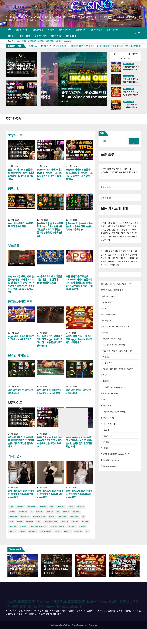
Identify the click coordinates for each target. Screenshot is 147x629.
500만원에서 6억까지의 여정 (112, 290)
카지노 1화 (65, 521)
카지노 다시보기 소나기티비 (38, 526)
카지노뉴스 (23, 526)
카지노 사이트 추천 (128, 63)
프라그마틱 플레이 (46, 531)
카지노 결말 (13, 526)
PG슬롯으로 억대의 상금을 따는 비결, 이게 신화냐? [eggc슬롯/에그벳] (49, 279)
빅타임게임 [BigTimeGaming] (112, 387)
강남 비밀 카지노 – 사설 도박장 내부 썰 (116, 327)
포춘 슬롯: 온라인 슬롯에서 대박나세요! (20, 391)
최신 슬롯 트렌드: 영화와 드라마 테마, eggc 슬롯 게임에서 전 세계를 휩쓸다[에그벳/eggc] (49, 341)
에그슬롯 (19, 521)
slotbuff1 (43, 507)
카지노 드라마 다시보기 (57, 526)
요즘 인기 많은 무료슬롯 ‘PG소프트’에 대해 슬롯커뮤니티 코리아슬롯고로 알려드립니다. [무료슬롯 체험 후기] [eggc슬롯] (79, 282)
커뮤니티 (13, 189)
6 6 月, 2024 (50, 573)
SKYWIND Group (108, 314)
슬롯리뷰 (104, 399)
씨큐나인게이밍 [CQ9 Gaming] (113, 412)
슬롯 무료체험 (32, 41)
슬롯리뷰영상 (13, 516)
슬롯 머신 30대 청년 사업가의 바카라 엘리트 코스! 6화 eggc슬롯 (50, 493)
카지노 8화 (85, 521)
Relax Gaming (31, 507)
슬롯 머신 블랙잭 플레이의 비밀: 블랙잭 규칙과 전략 (49, 391)
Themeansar (93, 625)
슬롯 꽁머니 (59, 41)
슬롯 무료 (41, 41)
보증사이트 (10, 62)
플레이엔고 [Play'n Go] (110, 460)
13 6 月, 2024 (17, 573)
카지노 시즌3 (71, 526)
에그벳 (24, 41)
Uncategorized (107, 320)
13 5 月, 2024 (51, 101)
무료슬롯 (51, 30)
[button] (135, 33)
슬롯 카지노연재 (96, 30)
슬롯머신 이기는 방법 (39, 516)
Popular (134, 54)
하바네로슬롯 (78, 531)
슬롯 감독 (66, 512)
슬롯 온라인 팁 (38, 30)
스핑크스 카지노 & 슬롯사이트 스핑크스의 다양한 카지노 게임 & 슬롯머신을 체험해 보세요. (79, 174)
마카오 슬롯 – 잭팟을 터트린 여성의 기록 (117, 351)
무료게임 (12, 512)
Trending (126, 59)
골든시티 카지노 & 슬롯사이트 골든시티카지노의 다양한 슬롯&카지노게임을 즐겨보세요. (21, 70)
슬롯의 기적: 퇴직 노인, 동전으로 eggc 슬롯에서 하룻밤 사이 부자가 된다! (79, 339)
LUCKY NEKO (107, 302)
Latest (118, 54)
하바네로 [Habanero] (109, 466)
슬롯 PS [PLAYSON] (109, 393)
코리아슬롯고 (33, 531)
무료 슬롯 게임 (106, 363)
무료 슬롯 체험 (23, 512)
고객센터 (70, 507)
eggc (18, 41)
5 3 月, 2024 (14, 72)
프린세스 (57, 531)
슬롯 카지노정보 (112, 30)
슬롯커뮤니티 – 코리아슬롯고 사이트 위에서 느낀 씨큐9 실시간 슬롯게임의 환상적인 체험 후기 (79, 442)
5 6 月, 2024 (84, 573)
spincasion (67, 41)
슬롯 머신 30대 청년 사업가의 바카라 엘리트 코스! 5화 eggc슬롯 (79, 493)
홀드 (87, 531)
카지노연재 (15, 456)
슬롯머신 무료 (50, 41)
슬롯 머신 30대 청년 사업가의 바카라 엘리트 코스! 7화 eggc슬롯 (21, 493)
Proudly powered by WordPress (60, 625)
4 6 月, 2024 (118, 573)
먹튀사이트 (80, 507)
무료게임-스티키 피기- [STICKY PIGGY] (117, 369)
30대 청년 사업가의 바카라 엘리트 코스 (116, 284)
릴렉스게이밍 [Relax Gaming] (113, 345)
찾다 (102, 133)
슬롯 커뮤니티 (81, 30)
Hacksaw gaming (108, 296)
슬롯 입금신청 (71, 36)
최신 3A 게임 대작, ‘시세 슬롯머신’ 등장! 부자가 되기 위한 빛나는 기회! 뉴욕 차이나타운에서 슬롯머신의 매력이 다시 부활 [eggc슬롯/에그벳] (72, 99)
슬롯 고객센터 (25, 36)
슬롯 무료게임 (56, 36)
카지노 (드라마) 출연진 (51, 521)
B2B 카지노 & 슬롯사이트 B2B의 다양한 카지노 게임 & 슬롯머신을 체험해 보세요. (21, 97)
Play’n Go (20, 507)
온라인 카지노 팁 (18, 355)
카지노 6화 (75, 521)
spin (51, 507)
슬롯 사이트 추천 (22, 30)
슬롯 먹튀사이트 (65, 30)
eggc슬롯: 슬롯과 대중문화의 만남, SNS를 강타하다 (131, 69)
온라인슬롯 (29, 521)
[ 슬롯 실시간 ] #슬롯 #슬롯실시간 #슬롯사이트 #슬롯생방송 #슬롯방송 (79, 226)
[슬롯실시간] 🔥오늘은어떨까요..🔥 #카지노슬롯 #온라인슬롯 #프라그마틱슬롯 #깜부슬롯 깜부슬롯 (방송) (50, 229)
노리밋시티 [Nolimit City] (111, 339)
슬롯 (58, 512)
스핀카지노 (50, 512)
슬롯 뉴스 (11, 36)
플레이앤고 (67, 531)
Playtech (104, 308)
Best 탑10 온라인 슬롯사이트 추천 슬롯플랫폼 (21, 225)
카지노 (39, 521)
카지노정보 (13, 531)
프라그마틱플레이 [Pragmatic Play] (115, 454)
